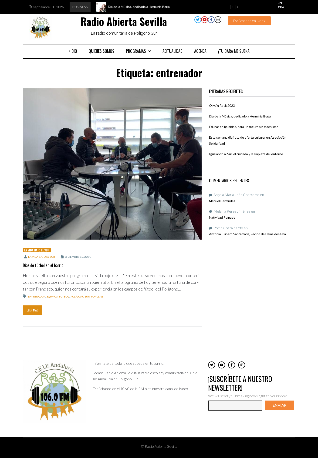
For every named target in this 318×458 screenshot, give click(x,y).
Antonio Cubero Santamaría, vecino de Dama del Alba (247, 234)
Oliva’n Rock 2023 (222, 105)
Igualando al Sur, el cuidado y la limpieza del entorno (246, 154)
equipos (52, 296)
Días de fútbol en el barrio (43, 265)
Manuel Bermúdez (222, 201)
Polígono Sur (80, 296)
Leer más (32, 310)
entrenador (36, 296)
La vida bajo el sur (41, 256)
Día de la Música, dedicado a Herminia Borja (240, 116)
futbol (64, 296)
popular (97, 296)
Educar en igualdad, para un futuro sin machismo (243, 127)
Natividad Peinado (222, 217)
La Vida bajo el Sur (37, 250)
